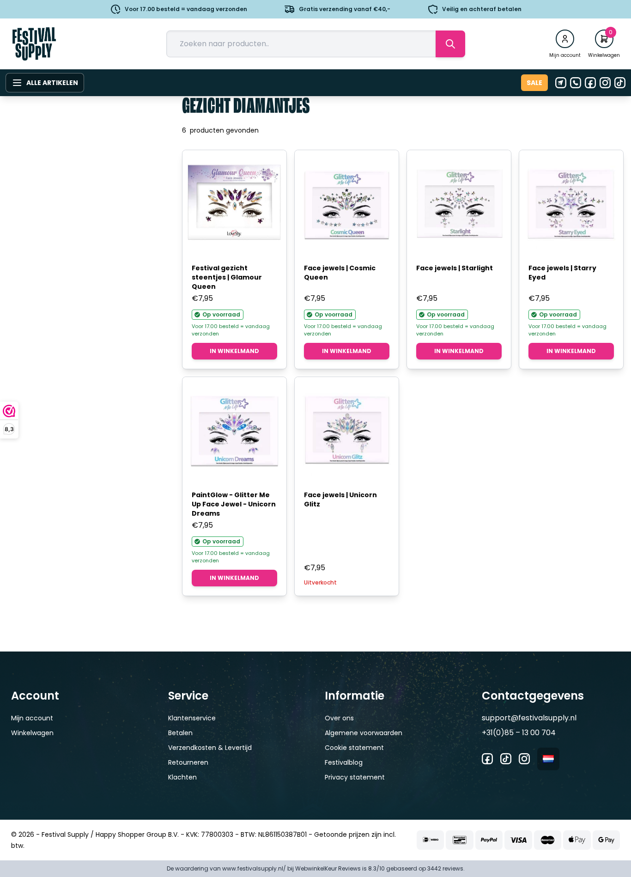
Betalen (180, 732)
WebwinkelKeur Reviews (328, 868)
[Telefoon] (575, 82)
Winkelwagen (32, 732)
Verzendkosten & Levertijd (210, 747)
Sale (534, 82)
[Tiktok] (619, 82)
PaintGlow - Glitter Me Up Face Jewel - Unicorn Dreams (234, 504)
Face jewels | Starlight (454, 268)
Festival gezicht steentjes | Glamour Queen (227, 277)
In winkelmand (234, 351)
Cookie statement (354, 747)
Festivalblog (344, 762)
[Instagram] (605, 82)
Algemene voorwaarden (363, 732)
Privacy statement (355, 777)
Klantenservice (192, 718)
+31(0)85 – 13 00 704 (519, 732)
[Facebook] (590, 82)
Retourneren (188, 762)
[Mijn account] (565, 39)
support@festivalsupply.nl (529, 718)
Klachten (182, 777)
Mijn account (32, 718)
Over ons (339, 718)
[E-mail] (560, 82)
